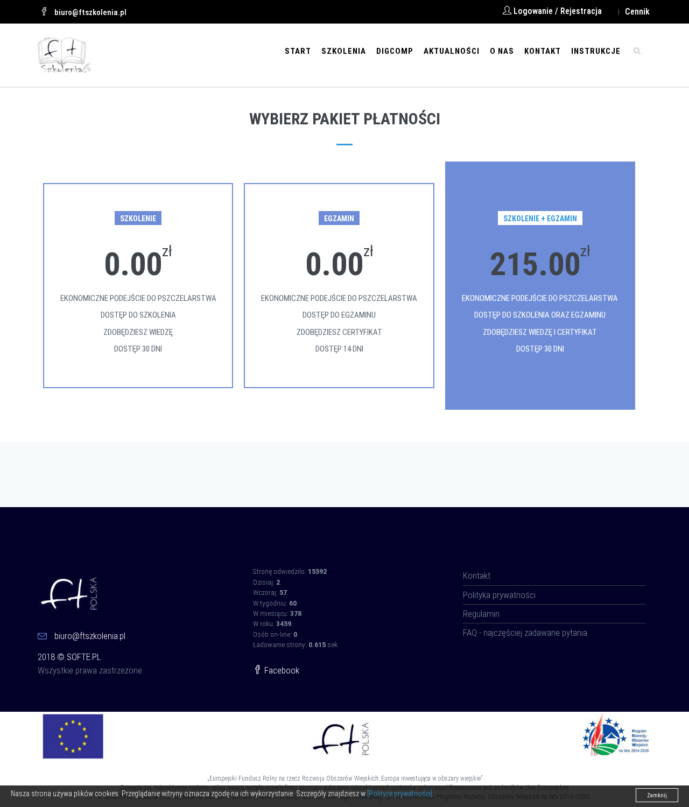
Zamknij (657, 795)
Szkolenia (343, 51)
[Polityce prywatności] (399, 793)
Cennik (637, 11)
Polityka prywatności (499, 595)
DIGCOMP (394, 51)
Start (298, 51)
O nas (502, 51)
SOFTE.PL (84, 656)
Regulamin (481, 613)
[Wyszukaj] (637, 50)
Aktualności (452, 51)
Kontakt (542, 51)
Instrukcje (596, 51)
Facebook (280, 670)
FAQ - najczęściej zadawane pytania (525, 632)
